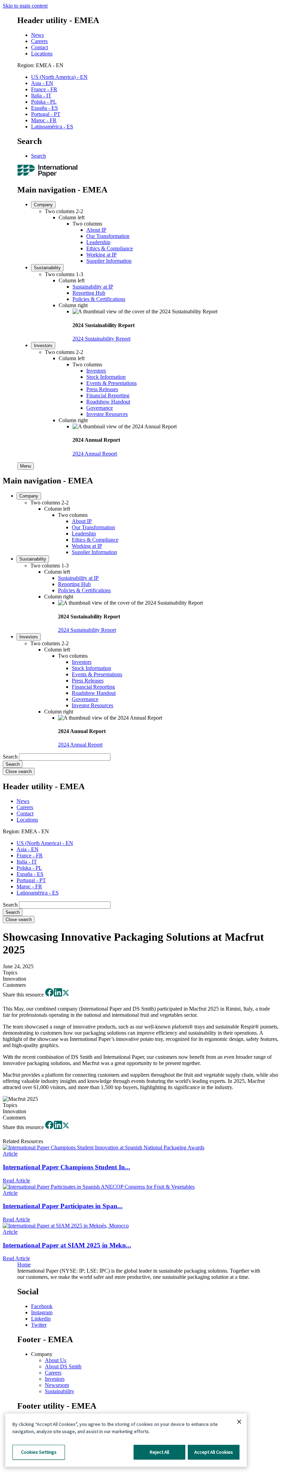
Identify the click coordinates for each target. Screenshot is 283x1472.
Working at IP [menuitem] (101, 255)
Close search (19, 771)
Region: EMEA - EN (40, 65)
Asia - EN (42, 83)
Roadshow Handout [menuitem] (108, 402)
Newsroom (57, 1385)
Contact (39, 47)
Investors (55, 1379)
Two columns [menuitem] (87, 224)
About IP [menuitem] (96, 230)
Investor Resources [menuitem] (107, 414)
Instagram (41, 1312)
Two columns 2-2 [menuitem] (64, 211)
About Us (55, 1360)
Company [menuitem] (43, 204)
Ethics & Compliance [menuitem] (109, 248)
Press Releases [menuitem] (102, 389)
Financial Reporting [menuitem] (107, 395)
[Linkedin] (57, 995)
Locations (41, 53)
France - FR (44, 89)
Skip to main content (25, 6)
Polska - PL (44, 102)
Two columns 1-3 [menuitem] (64, 274)
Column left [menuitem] (72, 217)
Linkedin (41, 1319)
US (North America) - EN (59, 77)
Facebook (41, 1306)
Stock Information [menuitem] (106, 377)
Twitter (39, 1325)
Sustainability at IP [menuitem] (92, 287)
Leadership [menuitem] (98, 242)
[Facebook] (49, 995)
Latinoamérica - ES (52, 126)
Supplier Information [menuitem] (108, 261)
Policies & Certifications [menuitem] (98, 299)
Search (38, 156)
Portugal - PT (45, 114)
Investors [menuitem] (43, 345)
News (37, 35)
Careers (39, 41)
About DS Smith (63, 1366)
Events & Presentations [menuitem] (111, 383)
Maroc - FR (44, 120)
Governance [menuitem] (99, 408)
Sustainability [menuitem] (47, 267)
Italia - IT (41, 95)
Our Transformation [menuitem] (107, 236)
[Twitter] (65, 995)
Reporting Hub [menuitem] (88, 293)
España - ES (44, 108)
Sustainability (59, 1391)
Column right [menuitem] (73, 305)
